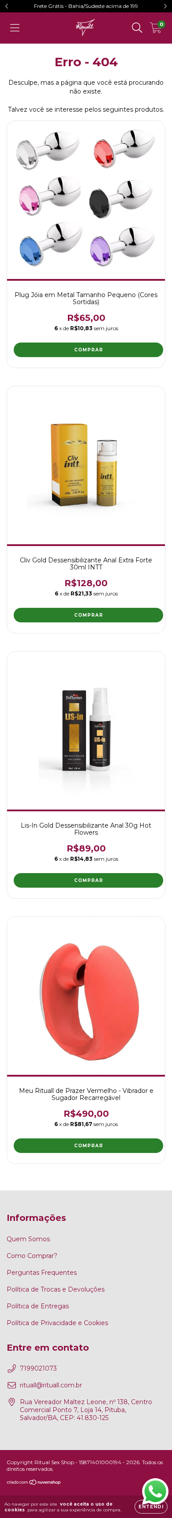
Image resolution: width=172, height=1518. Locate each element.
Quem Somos (28, 1239)
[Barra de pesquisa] (137, 28)
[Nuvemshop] (34, 1483)
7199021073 (38, 1368)
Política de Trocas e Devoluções (56, 1289)
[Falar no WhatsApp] (155, 1491)
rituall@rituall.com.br (51, 1385)
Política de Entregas (38, 1306)
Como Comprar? (32, 1256)
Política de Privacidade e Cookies (57, 1323)
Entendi (151, 1507)
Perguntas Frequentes (42, 1273)
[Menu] (15, 28)
